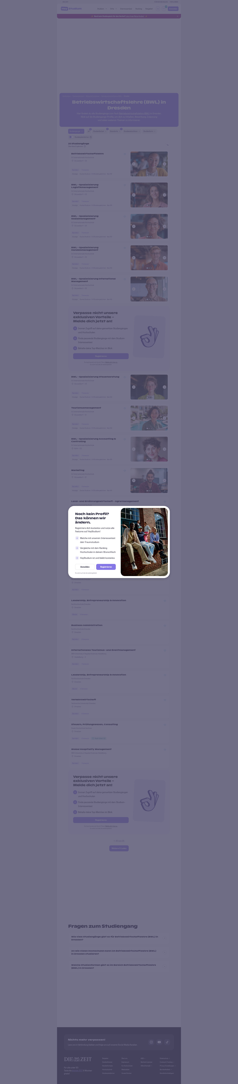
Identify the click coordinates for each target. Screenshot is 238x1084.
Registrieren (106, 567)
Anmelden (84, 567)
